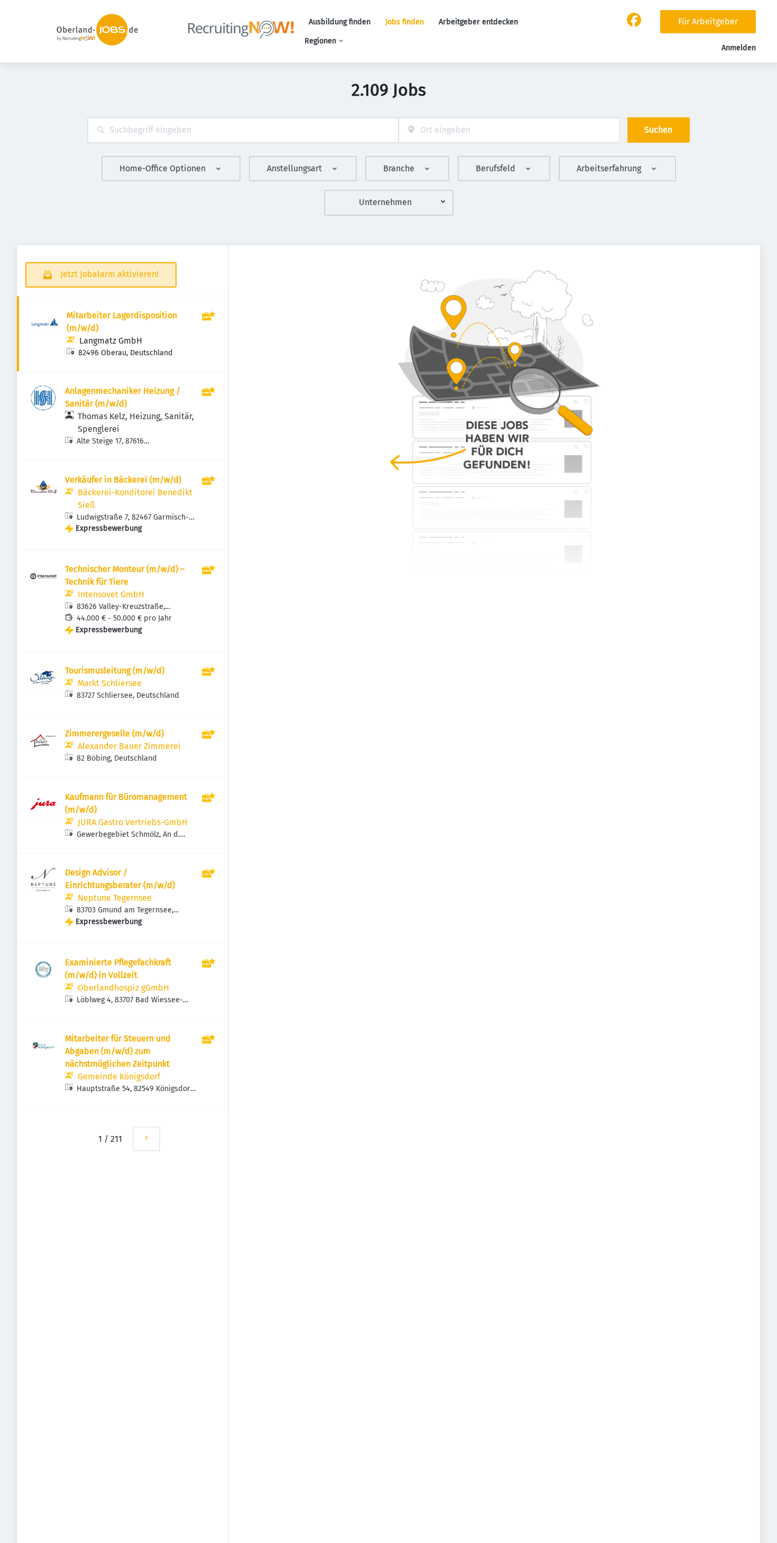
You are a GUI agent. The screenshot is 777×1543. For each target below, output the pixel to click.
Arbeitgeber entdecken (478, 21)
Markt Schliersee (110, 683)
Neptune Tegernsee (115, 898)
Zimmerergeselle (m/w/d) (114, 733)
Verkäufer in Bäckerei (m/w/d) (123, 480)
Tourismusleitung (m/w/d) (114, 671)
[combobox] (243, 130)
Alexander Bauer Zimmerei (129, 746)
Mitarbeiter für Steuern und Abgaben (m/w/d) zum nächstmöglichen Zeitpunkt (118, 1051)
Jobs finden (404, 21)
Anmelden (739, 47)
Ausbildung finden (340, 21)
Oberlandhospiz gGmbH (123, 988)
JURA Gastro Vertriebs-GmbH (133, 822)
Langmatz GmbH (110, 341)
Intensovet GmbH (111, 594)
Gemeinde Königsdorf (119, 1076)
